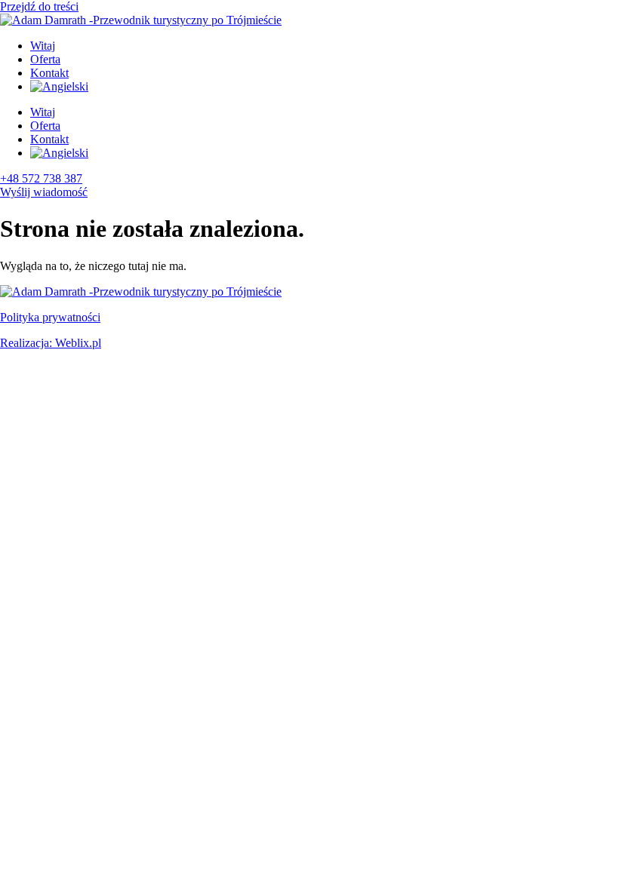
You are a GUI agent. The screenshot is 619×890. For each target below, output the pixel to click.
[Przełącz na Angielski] (59, 86)
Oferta (45, 59)
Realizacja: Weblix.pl (50, 342)
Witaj (42, 45)
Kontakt (49, 72)
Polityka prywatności (50, 317)
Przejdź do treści (39, 6)
